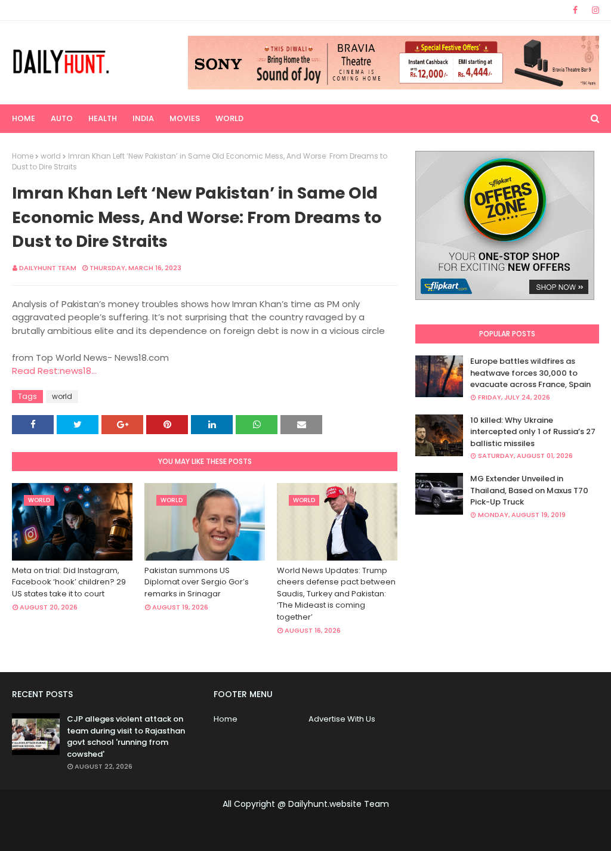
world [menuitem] (229, 118)
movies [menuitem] (184, 118)
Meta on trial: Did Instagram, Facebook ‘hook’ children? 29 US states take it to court (69, 582)
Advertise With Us (341, 719)
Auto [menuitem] (62, 118)
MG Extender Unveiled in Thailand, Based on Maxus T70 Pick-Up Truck (529, 490)
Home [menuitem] (23, 118)
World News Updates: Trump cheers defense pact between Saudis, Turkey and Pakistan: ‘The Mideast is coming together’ (336, 594)
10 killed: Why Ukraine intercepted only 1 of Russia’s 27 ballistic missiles (532, 431)
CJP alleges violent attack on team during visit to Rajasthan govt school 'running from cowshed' (126, 736)
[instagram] (593, 10)
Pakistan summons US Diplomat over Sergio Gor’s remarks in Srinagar (196, 582)
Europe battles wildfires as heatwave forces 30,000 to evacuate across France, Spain (530, 372)
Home (22, 156)
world (51, 156)
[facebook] (575, 10)
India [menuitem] (143, 118)
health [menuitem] (102, 118)
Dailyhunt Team (47, 268)
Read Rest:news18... (54, 370)
